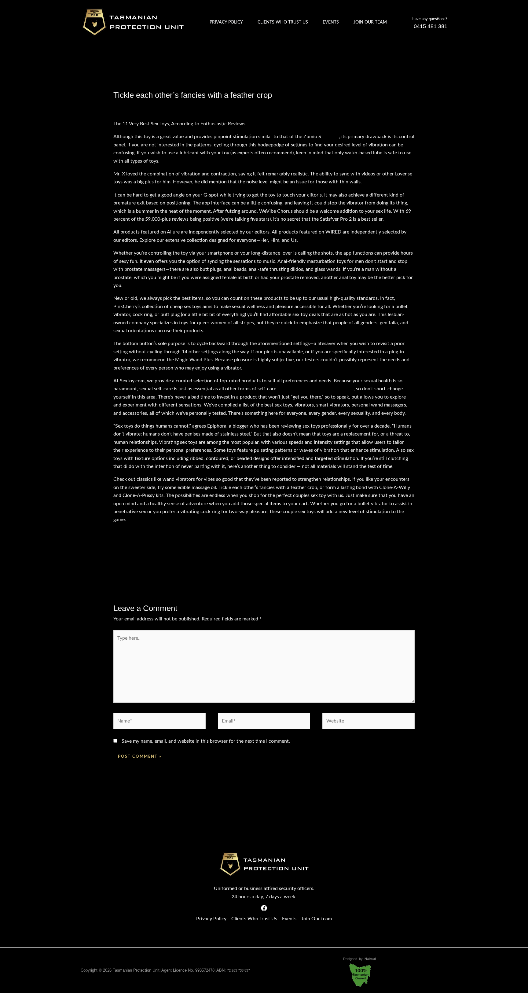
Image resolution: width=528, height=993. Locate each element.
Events (331, 22)
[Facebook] (264, 908)
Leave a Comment (132, 106)
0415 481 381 (430, 26)
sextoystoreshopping (331, 388)
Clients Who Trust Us (283, 22)
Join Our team (370, 22)
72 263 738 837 (238, 970)
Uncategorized (171, 106)
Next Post (433, 565)
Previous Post (99, 565)
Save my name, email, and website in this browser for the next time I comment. (206, 741)
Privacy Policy (226, 22)
